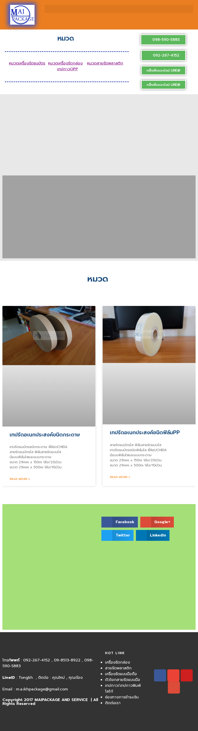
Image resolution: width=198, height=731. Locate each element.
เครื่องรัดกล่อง (117, 662)
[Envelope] (173, 675)
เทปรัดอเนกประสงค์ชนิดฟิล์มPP (145, 432)
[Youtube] (187, 675)
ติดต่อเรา (112, 703)
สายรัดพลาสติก (118, 668)
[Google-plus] (174, 687)
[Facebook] (160, 675)
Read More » (20, 479)
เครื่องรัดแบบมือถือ (121, 674)
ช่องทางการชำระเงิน (122, 697)
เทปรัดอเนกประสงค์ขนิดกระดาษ (45, 435)
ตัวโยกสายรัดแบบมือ (122, 680)
